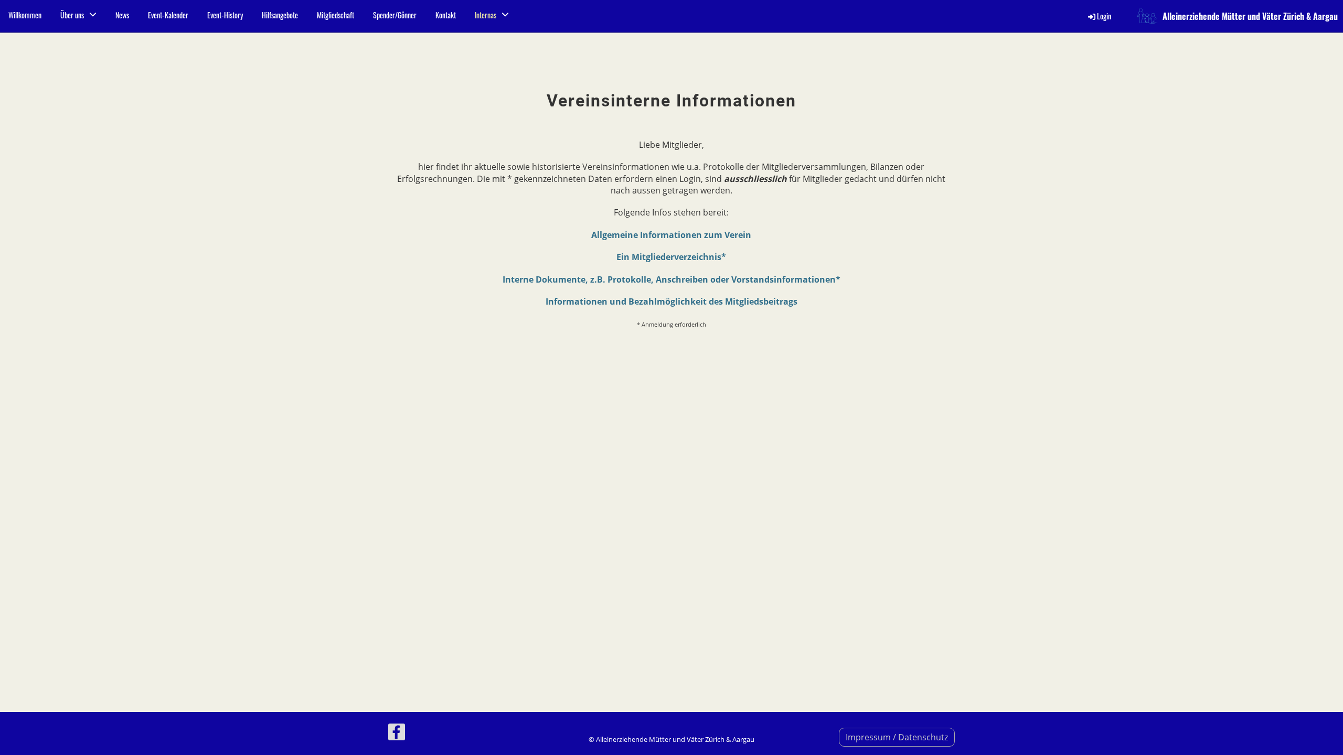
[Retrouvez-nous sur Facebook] (396, 733)
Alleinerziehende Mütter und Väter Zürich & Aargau (1250, 16)
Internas (485, 14)
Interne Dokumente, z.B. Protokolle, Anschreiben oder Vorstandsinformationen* (671, 279)
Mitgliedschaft (335, 14)
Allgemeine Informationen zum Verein (671, 235)
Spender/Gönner (395, 14)
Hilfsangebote (280, 14)
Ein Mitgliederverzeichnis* (671, 257)
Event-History (225, 14)
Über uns (72, 14)
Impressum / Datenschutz (897, 737)
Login (1104, 15)
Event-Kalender (168, 14)
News (122, 14)
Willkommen (24, 14)
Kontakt (445, 14)
